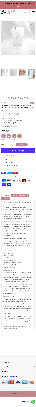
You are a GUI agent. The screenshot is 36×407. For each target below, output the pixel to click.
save (16, 172)
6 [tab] (20, 98)
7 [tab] (22, 98)
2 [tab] (11, 98)
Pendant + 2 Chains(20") (8, 123)
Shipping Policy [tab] (23, 195)
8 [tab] (25, 98)
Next (31, 103)
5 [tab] (18, 98)
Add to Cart (21, 144)
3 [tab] (13, 98)
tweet (10, 172)
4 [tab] (15, 98)
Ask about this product (11, 165)
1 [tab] (9, 98)
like (4, 172)
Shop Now (18, 6)
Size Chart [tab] (5, 198)
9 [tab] (27, 98)
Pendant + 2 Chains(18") (14, 120)
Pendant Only (11, 118)
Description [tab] (6, 195)
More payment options (14, 155)
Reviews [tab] (14, 195)
